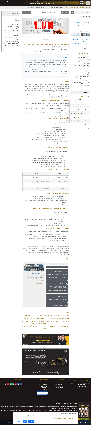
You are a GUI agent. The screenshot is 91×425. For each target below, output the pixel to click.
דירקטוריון (32, 315)
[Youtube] (8, 384)
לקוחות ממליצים (41, 3)
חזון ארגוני (56, 318)
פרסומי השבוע (32, 2)
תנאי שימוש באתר (42, 384)
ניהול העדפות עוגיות (42, 393)
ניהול (64, 324)
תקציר (16, 18)
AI (66, 316)
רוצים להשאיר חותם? (12, 2)
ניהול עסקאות (87, 27)
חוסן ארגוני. (61, 318)
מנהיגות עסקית (44, 321)
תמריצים (48, 328)
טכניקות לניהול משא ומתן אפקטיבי (12, 34)
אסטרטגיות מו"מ (86, 22)
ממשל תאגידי (55, 321)
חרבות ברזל (49, 318)
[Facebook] (21, 384)
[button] (3, 3)
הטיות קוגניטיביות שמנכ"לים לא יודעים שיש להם (57, 274)
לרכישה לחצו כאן (50, 3)
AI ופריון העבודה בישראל (84, 57)
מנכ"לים (33, 321)
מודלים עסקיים (66, 321)
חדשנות (27, 316)
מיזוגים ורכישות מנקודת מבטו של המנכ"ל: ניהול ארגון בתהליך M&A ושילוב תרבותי (57, 291)
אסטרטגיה (63, 316)
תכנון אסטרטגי (53, 328)
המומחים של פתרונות (69, 7)
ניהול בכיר (52, 323)
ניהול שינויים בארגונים (47, 49)
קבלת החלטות (29, 326)
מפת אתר (44, 387)
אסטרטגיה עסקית (54, 316)
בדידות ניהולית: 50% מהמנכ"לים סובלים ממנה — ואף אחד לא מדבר (81, 77)
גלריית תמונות (59, 387)
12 (78, 113)
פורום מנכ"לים (44, 326)
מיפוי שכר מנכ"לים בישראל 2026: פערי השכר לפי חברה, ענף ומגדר (57, 300)
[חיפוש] (72, 12)
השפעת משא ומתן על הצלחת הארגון (11, 46)
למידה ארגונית (55, 49)
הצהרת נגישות (43, 386)
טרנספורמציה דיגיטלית (40, 318)
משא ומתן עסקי (79, 25)
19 (78, 117)
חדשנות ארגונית (66, 318)
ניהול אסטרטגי (58, 324)
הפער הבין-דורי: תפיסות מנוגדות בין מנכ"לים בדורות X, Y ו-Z (81, 82)
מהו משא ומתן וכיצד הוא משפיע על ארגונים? (10, 23)
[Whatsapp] (10, 384)
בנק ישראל (38, 315)
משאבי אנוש (67, 323)
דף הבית (75, 2)
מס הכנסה (27, 321)
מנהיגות (50, 321)
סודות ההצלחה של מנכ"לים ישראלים (62, 2)
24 (85, 121)
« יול (89, 128)
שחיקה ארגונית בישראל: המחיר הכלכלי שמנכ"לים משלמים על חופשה (80, 66)
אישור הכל (31, 421)
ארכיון (61, 389)
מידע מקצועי (24, 2)
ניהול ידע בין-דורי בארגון (84, 61)
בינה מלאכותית (44, 316)
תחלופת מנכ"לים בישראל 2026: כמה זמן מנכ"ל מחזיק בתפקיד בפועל (57, 295)
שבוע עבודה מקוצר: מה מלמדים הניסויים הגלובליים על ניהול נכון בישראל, (58, 287)
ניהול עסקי (66, 326)
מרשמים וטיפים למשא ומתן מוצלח (11, 38)
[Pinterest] (16, 384)
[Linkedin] (18, 384)
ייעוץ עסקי (34, 318)
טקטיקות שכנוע (78, 22)
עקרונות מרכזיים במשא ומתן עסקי (11, 27)
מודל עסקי (60, 321)
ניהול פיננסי (60, 326)
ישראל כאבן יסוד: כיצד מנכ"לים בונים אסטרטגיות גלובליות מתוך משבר (59, 304)
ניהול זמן (48, 324)
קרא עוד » (39, 283)
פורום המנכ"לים (80, 7)
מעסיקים (23, 321)
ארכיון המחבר (45, 39)
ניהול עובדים (27, 323)
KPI (68, 316)
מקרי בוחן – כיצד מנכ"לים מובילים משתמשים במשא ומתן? (10, 42)
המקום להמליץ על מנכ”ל (43, 2)
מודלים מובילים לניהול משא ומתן (11, 31)
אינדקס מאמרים (59, 384)
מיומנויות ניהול (86, 25)
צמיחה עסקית (37, 326)
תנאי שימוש (65, 418)
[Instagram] (5, 384)
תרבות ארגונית (41, 329)
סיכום (16, 49)
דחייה (25, 421)
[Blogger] (13, 384)
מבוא (16, 20)
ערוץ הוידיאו (60, 386)
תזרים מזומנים (59, 328)
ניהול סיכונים (33, 324)
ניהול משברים (42, 324)
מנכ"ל (38, 321)
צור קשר (31, 3)
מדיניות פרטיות (43, 383)
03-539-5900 (82, 385)
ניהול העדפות (18, 421)
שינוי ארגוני (64, 328)
